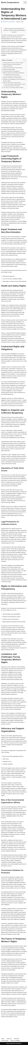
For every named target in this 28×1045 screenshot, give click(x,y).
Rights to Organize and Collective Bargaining (13, 72)
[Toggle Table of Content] (23, 60)
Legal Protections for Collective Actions (13, 76)
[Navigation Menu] (25, 2)
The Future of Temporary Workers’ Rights (13, 87)
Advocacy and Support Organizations (12, 82)
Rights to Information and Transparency (12, 77)
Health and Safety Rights (9, 69)
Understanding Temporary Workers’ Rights (13, 62)
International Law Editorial (9, 21)
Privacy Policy (4, 1040)
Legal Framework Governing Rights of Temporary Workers (12, 65)
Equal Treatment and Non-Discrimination (12, 67)
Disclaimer (16, 1038)
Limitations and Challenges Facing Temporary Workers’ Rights (14, 80)
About (2, 1038)
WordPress (19, 1043)
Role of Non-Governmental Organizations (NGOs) (15, 84)
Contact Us (9, 1038)
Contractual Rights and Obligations (11, 71)
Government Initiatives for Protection (12, 85)
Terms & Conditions (15, 1040)
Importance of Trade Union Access (12, 74)
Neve (7, 1043)
